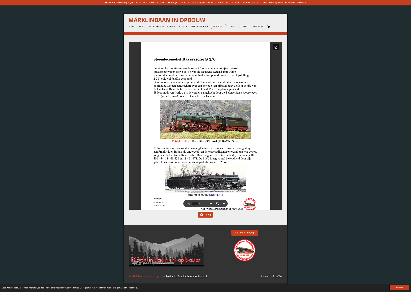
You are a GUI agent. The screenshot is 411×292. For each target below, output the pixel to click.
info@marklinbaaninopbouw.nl (189, 276)
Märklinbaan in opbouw (166, 20)
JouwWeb (277, 276)
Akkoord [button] (399, 288)
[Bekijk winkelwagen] (268, 26)
